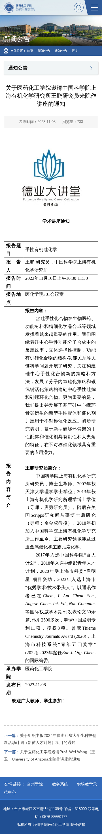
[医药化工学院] (19, 8)
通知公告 (61, 50)
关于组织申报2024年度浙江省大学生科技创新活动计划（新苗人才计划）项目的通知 (50, 739)
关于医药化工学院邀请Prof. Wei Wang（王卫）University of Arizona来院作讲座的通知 (49, 755)
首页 (30, 50)
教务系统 (60, 784)
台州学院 (35, 784)
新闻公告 (44, 50)
